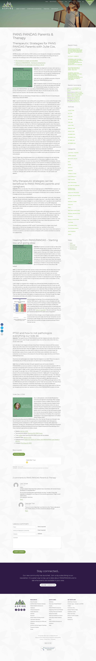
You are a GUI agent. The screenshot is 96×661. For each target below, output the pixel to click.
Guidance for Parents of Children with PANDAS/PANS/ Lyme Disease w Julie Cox (37, 440)
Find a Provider (33, 602)
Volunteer (70, 617)
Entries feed (72, 245)
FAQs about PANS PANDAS (55, 617)
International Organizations (71, 189)
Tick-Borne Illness (72, 225)
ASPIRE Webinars (72, 155)
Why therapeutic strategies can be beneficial (26, 60)
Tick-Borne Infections (35, 619)
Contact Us (70, 619)
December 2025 (71, 134)
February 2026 (71, 128)
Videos (69, 234)
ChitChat (70, 167)
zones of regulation (41, 310)
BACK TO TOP (48, 643)
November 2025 (71, 137)
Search (80, 36)
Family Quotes (71, 179)
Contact (41, 639)
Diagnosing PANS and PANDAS (56, 609)
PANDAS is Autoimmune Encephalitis (73, 98)
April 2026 (70, 122)
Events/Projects (72, 176)
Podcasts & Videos (34, 627)
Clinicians (70, 170)
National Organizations (74, 195)
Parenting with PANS (26, 443)
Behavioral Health (19, 454)
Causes (50, 605)
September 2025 (71, 143)
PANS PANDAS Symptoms (55, 607)
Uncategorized (71, 231)
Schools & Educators (73, 219)
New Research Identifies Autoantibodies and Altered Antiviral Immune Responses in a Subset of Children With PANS (75, 51)
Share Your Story (71, 613)
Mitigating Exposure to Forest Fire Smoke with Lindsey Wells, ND (74, 69)
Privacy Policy (47, 639)
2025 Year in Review (72, 602)
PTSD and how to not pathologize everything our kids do (29, 65)
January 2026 (71, 131)
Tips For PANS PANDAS (73, 228)
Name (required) (42, 526)
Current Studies (72, 173)
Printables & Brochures (74, 210)
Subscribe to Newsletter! (48, 585)
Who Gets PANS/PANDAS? (55, 604)
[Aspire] (7, 5)
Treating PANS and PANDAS (55, 611)
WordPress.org (73, 248)
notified (20, 435)
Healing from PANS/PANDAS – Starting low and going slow (30, 63)
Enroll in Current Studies (73, 615)
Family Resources (72, 182)
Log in (71, 243)
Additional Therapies (22, 468)
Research (70, 216)
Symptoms (70, 222)
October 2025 (71, 140)
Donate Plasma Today (73, 609)
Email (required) (41, 530)
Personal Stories (72, 201)
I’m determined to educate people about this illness (74, 90)
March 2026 (70, 125)
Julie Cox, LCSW (24, 431)
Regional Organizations (74, 213)
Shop (50, 625)
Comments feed (73, 247)
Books (69, 164)
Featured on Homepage (43, 468)
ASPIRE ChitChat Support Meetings (38, 625)
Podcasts (70, 204)
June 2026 (70, 116)
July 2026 (70, 113)
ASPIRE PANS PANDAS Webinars (38, 604)
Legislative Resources (73, 192)
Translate (79, 1)
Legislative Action (72, 611)
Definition (51, 602)
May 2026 (70, 119)
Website (40, 533)
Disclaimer (53, 639)
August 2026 (71, 110)
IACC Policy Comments (73, 56)
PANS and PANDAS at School (55, 615)
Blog (37, 468)
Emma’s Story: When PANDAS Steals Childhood (75, 93)
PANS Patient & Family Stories (37, 617)
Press (69, 207)
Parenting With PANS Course (35, 433)
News (69, 198)
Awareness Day (71, 607)
